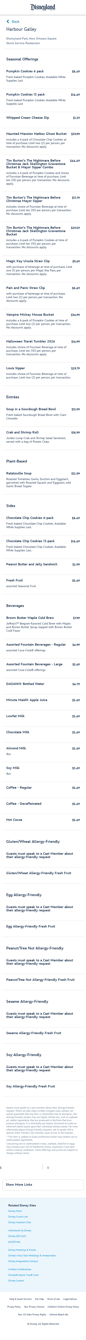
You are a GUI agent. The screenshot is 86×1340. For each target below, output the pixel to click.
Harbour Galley (21, 29)
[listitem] (43, 219)
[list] (43, 575)
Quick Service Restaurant (23, 43)
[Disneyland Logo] (43, 7)
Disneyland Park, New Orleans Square (31, 38)
